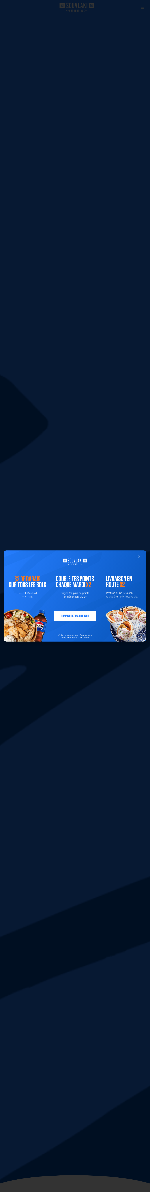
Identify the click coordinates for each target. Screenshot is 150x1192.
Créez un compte (67, 635)
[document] (75, 596)
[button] (139, 556)
